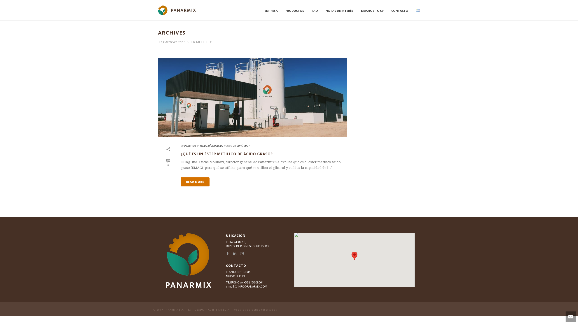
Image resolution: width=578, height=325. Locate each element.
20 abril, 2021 (241, 146)
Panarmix (190, 146)
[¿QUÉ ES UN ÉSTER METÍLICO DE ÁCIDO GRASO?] (252, 97)
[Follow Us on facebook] (228, 254)
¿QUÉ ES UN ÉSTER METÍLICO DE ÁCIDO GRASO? (227, 153)
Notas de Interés (339, 11)
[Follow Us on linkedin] (235, 254)
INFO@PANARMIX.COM (252, 286)
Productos (294, 11)
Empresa (271, 11)
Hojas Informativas (211, 146)
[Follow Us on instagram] (242, 254)
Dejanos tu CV (372, 11)
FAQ (315, 11)
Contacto (399, 11)
